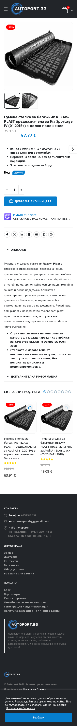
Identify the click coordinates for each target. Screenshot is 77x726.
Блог (7, 590)
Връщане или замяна (19, 573)
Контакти (11, 561)
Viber (51, 234)
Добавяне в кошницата (33, 201)
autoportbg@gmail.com (32, 521)
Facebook (7, 234)
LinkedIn (22, 234)
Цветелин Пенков (34, 689)
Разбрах (38, 717)
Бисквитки (11, 565)
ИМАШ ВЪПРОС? (41, 216)
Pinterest (29, 234)
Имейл (36, 234)
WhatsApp (44, 234)
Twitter (14, 234)
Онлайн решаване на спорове (25, 602)
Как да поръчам (15, 598)
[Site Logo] (28, 9)
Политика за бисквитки (20, 708)
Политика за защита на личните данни (32, 610)
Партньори (12, 594)
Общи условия (14, 569)
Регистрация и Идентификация (26, 606)
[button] (7, 9)
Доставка (11, 557)
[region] (38, 708)
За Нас (8, 552)
